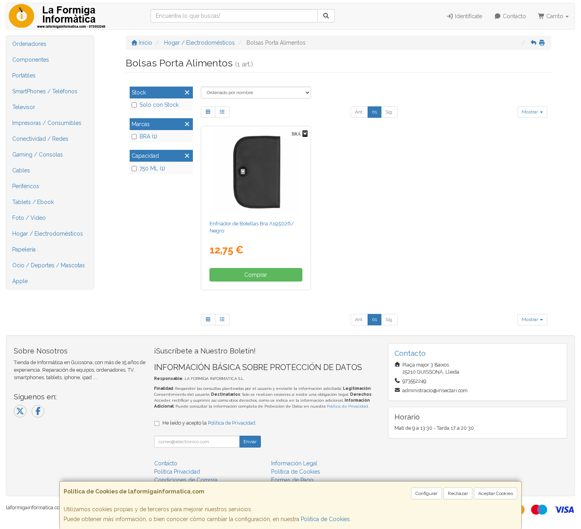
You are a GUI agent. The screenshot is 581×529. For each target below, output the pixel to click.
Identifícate (467, 16)
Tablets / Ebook (33, 202)
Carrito (555, 16)
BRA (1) (148, 136)
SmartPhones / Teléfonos (44, 91)
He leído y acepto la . (209, 423)
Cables (21, 170)
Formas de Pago (292, 480)
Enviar (250, 441)
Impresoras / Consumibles (46, 123)
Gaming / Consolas (37, 154)
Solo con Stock (159, 105)
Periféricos (25, 186)
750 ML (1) (152, 168)
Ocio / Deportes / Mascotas (48, 265)
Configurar (426, 493)
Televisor (23, 107)
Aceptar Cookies (495, 493)
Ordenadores (29, 44)
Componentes (30, 60)
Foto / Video (29, 218)
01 (374, 112)
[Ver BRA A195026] (256, 171)
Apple (20, 281)
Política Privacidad (177, 472)
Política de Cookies (325, 519)
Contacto (513, 16)
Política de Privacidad (347, 406)
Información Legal (294, 463)
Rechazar (458, 493)
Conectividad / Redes (40, 139)
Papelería (24, 249)
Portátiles (24, 75)
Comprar (255, 275)
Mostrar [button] (530, 112)
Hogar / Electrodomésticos (47, 233)
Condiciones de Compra (185, 480)
